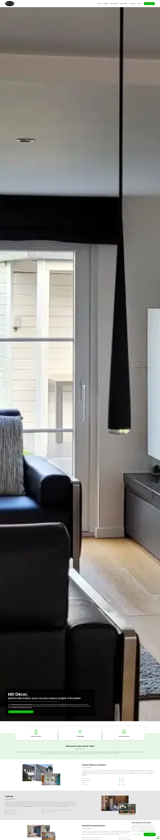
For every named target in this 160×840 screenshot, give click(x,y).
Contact (139, 3)
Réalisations (132, 3)
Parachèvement (114, 3)
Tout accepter (150, 834)
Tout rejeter (137, 834)
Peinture (99, 3)
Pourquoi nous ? (124, 3)
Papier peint (106, 3)
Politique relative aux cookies (148, 831)
